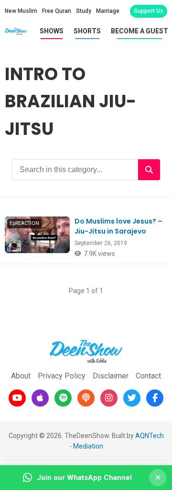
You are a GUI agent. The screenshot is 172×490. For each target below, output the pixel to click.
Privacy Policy (62, 375)
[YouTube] (17, 398)
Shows (52, 31)
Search (149, 169)
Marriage (107, 11)
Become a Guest (139, 31)
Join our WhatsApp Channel (84, 477)
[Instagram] (109, 398)
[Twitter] (131, 398)
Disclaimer (111, 375)
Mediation (88, 446)
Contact (148, 375)
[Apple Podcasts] (40, 398)
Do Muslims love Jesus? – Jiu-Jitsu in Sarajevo (118, 226)
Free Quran (56, 11)
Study (83, 11)
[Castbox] (86, 398)
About (21, 375)
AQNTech (149, 435)
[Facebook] (154, 398)
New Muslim (21, 11)
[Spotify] (63, 398)
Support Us (148, 11)
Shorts (87, 31)
